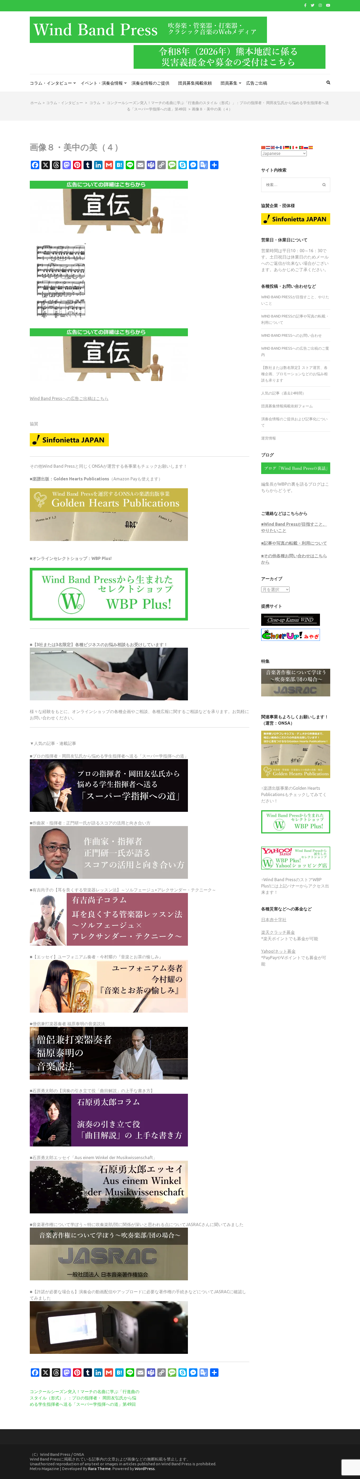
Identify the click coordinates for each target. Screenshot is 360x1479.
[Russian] (306, 147)
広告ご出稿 (256, 83)
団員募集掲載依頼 (195, 83)
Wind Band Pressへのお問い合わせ (291, 335)
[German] (287, 147)
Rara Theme (99, 1468)
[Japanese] (296, 147)
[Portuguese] (301, 147)
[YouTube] (328, 5)
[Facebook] (305, 5)
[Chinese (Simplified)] (263, 147)
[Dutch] (268, 147)
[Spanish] (311, 147)
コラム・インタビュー (51, 83)
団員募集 (229, 83)
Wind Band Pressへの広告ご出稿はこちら (69, 398)
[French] (282, 147)
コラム (94, 103)
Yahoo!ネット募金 (278, 951)
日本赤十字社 (273, 919)
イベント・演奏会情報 (102, 83)
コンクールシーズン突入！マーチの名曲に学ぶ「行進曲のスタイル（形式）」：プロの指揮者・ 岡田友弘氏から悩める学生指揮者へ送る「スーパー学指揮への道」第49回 (84, 1398)
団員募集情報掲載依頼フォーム (287, 406)
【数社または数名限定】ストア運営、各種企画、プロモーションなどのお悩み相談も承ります (294, 373)
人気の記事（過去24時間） (283, 393)
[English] (273, 147)
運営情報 (268, 438)
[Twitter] (312, 5)
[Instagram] (320, 5)
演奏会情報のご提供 (150, 83)
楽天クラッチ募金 (278, 932)
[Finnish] (277, 147)
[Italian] (292, 147)
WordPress (145, 1468)
